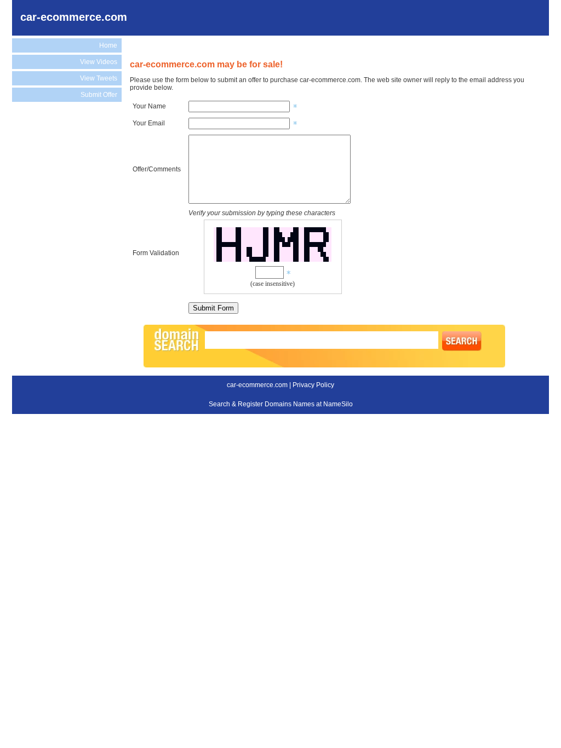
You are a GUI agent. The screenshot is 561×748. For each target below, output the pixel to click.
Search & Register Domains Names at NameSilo (281, 404)
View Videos (98, 62)
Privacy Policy (313, 385)
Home (108, 45)
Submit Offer (99, 95)
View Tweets (98, 78)
